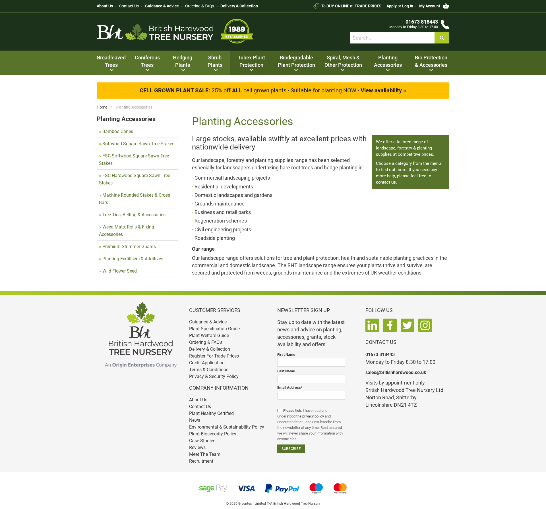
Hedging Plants (182, 61)
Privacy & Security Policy (214, 376)
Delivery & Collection (239, 6)
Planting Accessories (388, 61)
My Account (429, 6)
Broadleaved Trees (111, 61)
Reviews (197, 447)
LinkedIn (372, 325)
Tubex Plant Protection (251, 61)
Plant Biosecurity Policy (212, 434)
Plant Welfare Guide (209, 335)
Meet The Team (204, 454)
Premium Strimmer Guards (129, 246)
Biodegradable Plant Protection (296, 61)
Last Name (286, 371)
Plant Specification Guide (214, 328)
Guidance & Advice (162, 6)
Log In (407, 6)
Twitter (407, 325)
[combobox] (399, 37)
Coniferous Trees (147, 61)
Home (102, 107)
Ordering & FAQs (199, 6)
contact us (386, 182)
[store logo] (175, 31)
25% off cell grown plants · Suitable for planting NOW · (273, 90)
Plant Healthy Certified (211, 413)
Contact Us (129, 6)
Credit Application (207, 362)
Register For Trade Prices (214, 356)
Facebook (390, 325)
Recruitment (201, 461)
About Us (105, 6)
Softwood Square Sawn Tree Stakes (138, 143)
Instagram (425, 325)
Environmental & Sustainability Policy (226, 427)
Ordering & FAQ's (205, 342)
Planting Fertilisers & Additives (132, 258)
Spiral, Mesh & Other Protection (343, 61)
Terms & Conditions (208, 369)
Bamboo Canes (117, 131)
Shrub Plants (215, 61)
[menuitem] (111, 63)
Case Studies (202, 440)
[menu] (273, 63)
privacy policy (313, 416)
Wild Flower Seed (119, 271)
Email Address (290, 387)
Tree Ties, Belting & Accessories (134, 214)
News (194, 420)
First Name (286, 354)
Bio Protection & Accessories (431, 61)
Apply (391, 6)
